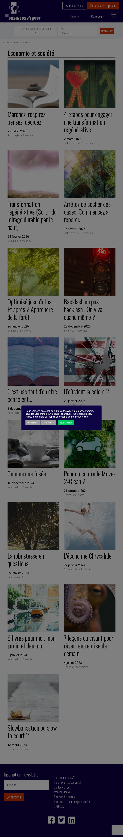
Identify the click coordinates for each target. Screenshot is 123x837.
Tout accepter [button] (66, 423)
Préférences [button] (33, 423)
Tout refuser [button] (48, 423)
